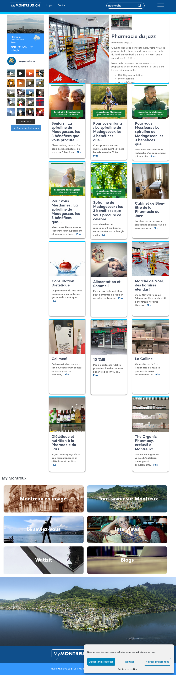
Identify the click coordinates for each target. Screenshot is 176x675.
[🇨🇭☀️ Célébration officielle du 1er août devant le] (21, 102)
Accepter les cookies (101, 661)
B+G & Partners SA (81, 668)
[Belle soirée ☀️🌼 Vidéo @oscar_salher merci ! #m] (40, 83)
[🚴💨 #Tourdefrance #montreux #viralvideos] (21, 93)
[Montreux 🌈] (40, 112)
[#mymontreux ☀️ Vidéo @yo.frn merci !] (30, 102)
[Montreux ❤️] (30, 112)
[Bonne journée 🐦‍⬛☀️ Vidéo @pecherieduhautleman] (11, 112)
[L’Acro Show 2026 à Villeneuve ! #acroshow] (11, 73)
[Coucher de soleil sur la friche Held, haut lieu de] (30, 83)
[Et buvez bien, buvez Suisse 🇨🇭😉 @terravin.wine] (30, 93)
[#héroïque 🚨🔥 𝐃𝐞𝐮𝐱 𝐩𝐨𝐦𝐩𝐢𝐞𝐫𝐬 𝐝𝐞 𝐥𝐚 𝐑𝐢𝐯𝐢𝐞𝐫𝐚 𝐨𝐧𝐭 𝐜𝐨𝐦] (11, 83)
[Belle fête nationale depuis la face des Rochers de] (11, 102)
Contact (62, 5)
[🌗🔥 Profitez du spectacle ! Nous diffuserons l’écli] (40, 73)
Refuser (129, 661)
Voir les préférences (157, 661)
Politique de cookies (127, 669)
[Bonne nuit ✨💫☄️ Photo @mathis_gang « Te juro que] (21, 112)
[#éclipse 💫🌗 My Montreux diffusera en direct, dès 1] (21, 83)
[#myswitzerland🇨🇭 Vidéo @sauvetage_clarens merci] (40, 93)
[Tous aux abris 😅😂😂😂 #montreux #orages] (11, 93)
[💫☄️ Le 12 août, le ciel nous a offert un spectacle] (21, 73)
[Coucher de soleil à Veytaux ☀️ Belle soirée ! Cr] (40, 102)
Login (49, 5)
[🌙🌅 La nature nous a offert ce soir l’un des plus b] (30, 73)
